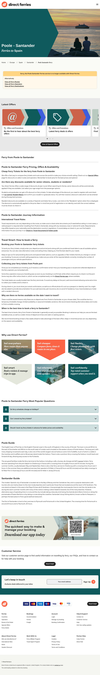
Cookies (54, 639)
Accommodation (31, 617)
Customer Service (82, 619)
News (3, 644)
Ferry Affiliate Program (33, 639)
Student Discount (7, 647)
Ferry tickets (5, 628)
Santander (30, 62)
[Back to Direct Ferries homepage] (16, 4)
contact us (57, 665)
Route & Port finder (7, 622)
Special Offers (93, 175)
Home (4, 62)
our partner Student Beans (13, 195)
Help (78, 622)
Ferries (29, 619)
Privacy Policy (56, 642)
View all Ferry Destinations (14, 86)
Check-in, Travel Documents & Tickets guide (42, 230)
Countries (4, 617)
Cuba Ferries (80, 639)
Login (53, 617)
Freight (29, 622)
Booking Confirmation (58, 622)
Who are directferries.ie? (9, 639)
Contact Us (80, 617)
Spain (21, 62)
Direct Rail (80, 642)
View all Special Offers (50, 144)
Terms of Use (56, 644)
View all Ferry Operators (13, 84)
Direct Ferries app (61, 276)
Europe (12, 62)
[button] (50, 409)
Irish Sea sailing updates (84, 625)
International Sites (7, 642)
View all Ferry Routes (12, 82)
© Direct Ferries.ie (6, 661)
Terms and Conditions (58, 647)
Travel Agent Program (33, 642)
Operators (5, 619)
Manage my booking (58, 619)
